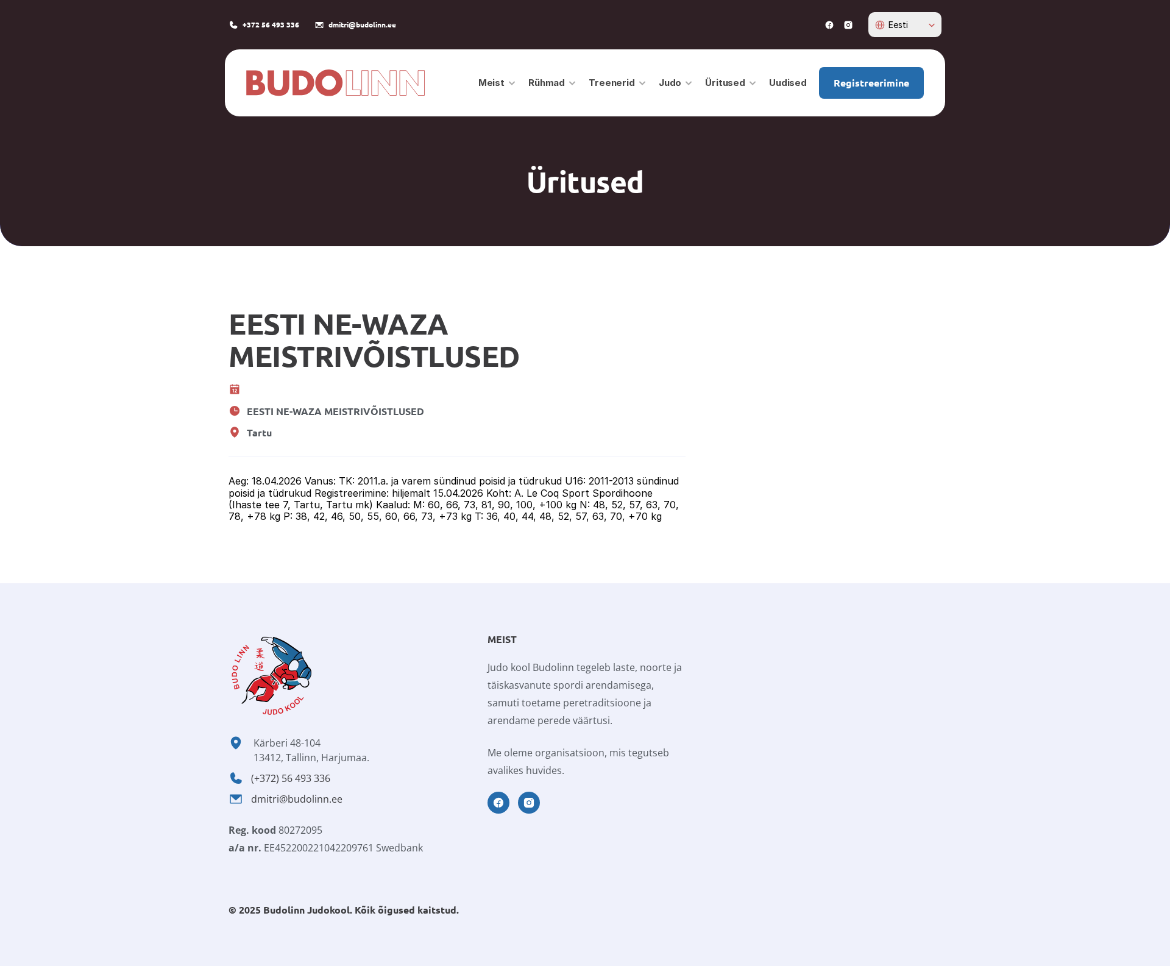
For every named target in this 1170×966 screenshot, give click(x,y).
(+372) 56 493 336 (290, 778)
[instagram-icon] (848, 25)
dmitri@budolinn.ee (296, 799)
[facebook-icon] (829, 25)
